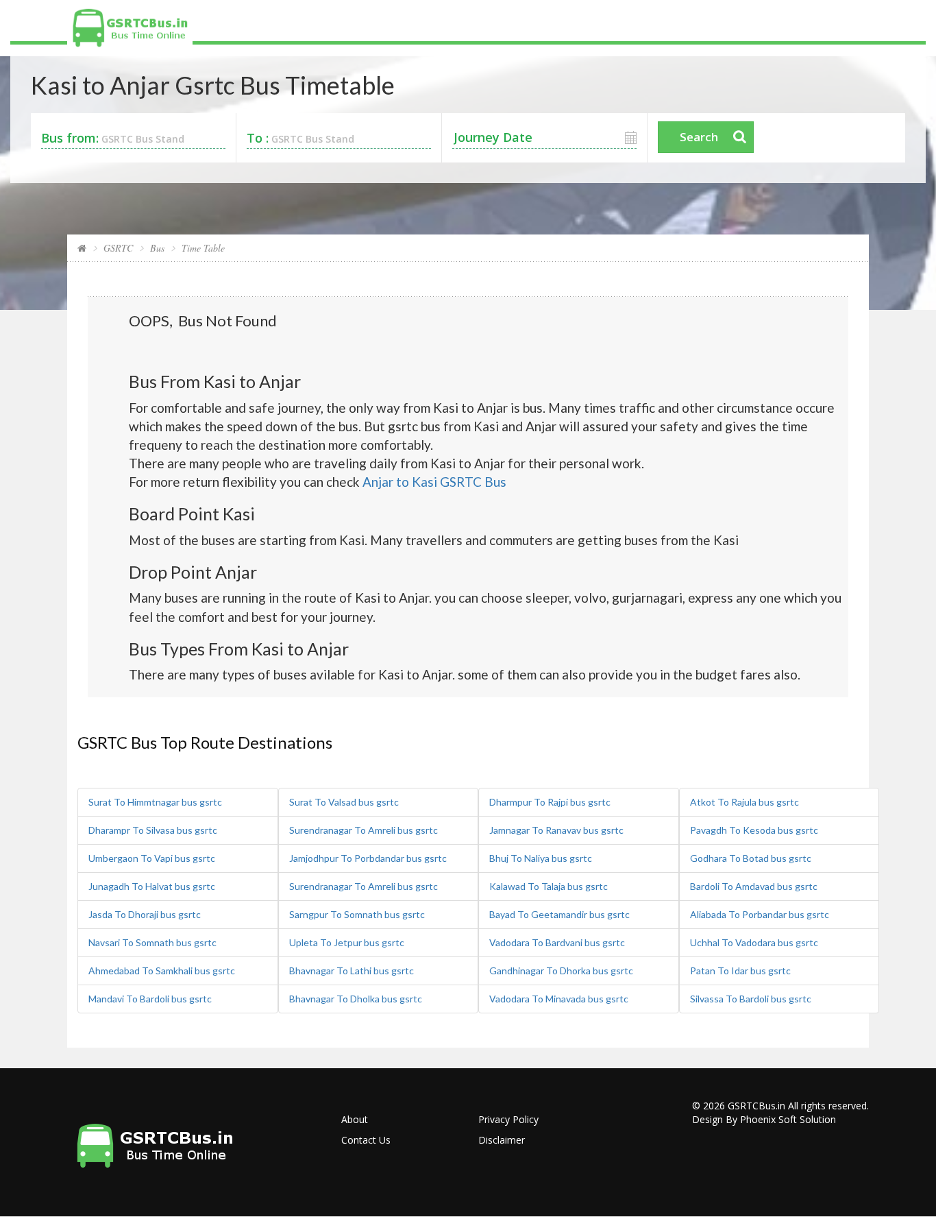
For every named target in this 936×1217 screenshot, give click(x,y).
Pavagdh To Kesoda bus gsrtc (754, 830)
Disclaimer (501, 1139)
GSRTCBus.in (756, 1105)
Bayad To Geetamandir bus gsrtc (559, 914)
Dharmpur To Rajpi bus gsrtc (550, 802)
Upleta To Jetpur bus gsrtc (346, 942)
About (354, 1119)
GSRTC (118, 247)
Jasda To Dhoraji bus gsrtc (144, 914)
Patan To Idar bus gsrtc (740, 970)
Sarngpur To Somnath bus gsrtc (357, 914)
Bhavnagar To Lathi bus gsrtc (351, 970)
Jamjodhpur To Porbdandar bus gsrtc (368, 858)
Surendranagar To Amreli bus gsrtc (363, 830)
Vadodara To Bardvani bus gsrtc (557, 942)
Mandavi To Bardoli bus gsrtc (150, 998)
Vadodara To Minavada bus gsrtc (558, 998)
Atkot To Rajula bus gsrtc (744, 802)
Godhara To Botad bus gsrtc (750, 858)
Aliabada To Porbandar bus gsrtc (759, 914)
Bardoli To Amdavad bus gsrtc (753, 886)
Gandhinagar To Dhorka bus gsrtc (561, 970)
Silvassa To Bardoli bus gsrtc (750, 998)
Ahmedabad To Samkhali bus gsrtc (161, 970)
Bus (157, 247)
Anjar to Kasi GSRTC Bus (434, 482)
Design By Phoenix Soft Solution (764, 1119)
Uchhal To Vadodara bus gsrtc (754, 942)
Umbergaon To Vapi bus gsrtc (151, 858)
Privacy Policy (508, 1119)
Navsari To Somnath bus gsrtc (152, 942)
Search (699, 137)
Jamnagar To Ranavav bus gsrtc (556, 830)
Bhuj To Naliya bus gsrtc (540, 858)
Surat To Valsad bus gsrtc (344, 802)
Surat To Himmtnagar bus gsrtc (155, 802)
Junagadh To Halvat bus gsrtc (151, 886)
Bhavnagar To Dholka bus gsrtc (355, 998)
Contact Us (366, 1139)
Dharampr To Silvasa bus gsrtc (152, 830)
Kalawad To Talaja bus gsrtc (548, 886)
